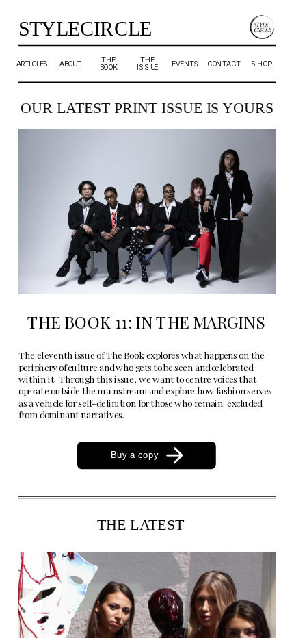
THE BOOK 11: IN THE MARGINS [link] (146, 322)
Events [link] (185, 64)
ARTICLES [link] (32, 64)
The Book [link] (109, 64)
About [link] (70, 64)
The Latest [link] (141, 525)
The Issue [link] (147, 64)
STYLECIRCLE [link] (85, 29)
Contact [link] (223, 64)
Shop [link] (261, 64)
